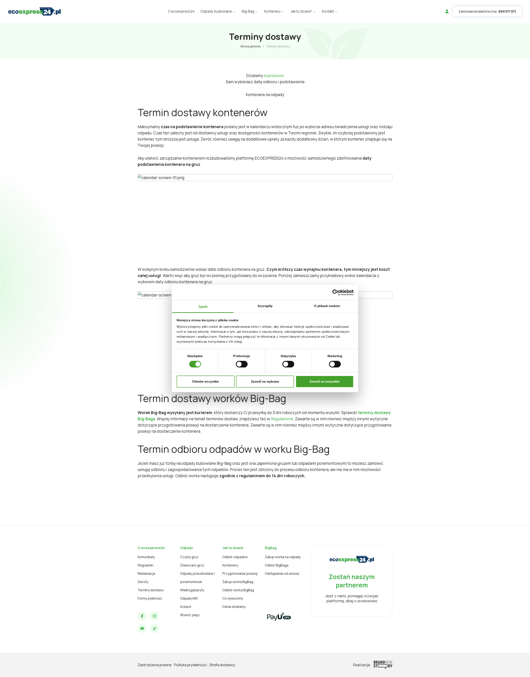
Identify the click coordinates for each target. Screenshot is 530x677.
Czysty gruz (189, 557)
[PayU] (279, 617)
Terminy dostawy (151, 590)
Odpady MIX (189, 598)
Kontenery (230, 565)
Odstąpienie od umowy (282, 573)
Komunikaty (146, 557)
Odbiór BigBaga (276, 565)
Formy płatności (150, 598)
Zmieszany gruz (192, 565)
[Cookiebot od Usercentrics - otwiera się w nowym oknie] (335, 292)
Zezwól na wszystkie (325, 381)
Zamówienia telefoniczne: (487, 11)
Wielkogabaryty (192, 590)
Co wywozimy (232, 598)
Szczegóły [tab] (265, 306)
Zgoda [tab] (203, 306)
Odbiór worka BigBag (238, 590)
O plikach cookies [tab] (327, 306)
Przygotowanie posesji (240, 573)
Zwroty (143, 581)
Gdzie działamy (234, 606)
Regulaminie (282, 419)
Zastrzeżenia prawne (155, 665)
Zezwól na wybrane (265, 381)
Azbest (185, 606)
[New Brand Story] (382, 665)
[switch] (242, 364)
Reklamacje (146, 573)
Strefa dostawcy (222, 665)
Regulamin (145, 565)
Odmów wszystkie (205, 381)
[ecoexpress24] (34, 11)
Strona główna (250, 46)
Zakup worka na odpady (283, 557)
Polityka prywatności (190, 665)
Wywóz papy (190, 615)
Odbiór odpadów (235, 557)
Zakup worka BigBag (237, 581)
